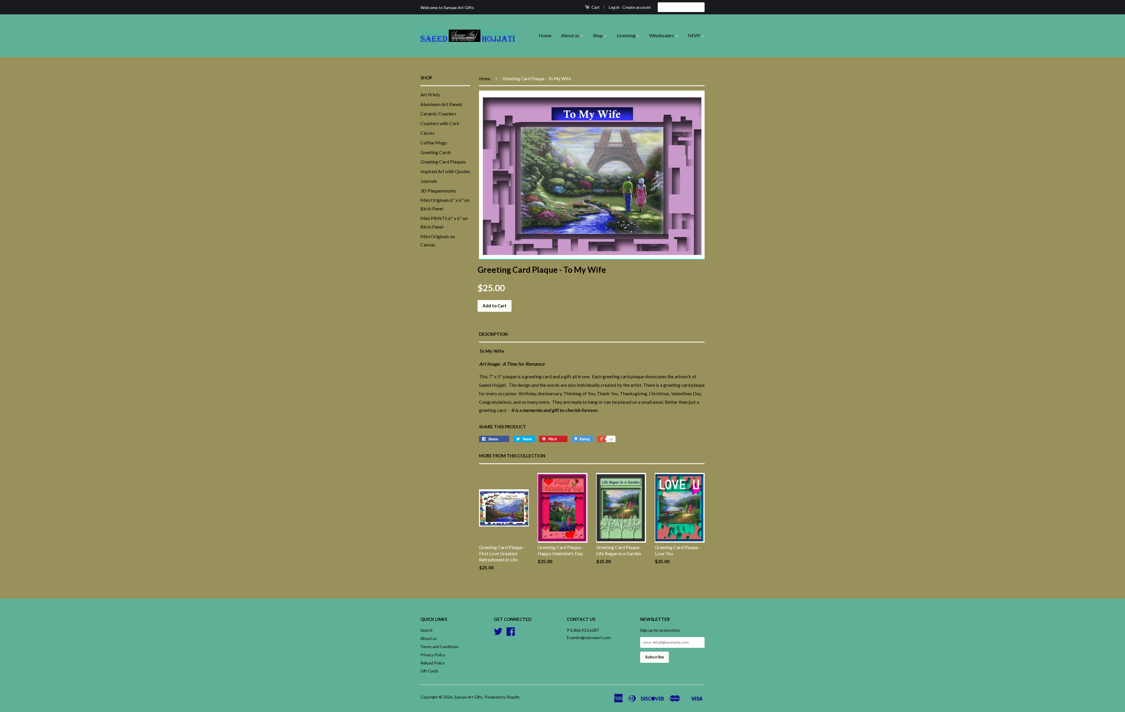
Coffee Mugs (433, 142)
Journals (428, 181)
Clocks (427, 133)
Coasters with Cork (439, 123)
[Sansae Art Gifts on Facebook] (510, 633)
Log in (614, 7)
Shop (598, 35)
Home (545, 35)
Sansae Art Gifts (468, 697)
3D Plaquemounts (438, 190)
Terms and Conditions (439, 646)
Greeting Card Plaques (443, 161)
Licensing (626, 35)
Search (426, 630)
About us (570, 35)
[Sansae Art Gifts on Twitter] (498, 633)
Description (493, 334)
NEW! (694, 35)
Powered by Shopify (502, 697)
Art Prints (430, 94)
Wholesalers (662, 35)
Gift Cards (429, 671)
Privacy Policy (432, 655)
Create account (636, 7)
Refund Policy (432, 663)
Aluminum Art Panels (441, 104)
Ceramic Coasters (438, 113)
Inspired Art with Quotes (445, 171)
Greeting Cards (435, 152)
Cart (595, 7)
